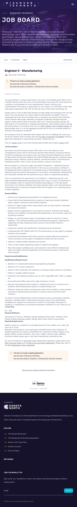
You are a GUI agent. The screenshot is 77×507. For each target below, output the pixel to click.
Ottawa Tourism (14, 447)
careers (14, 143)
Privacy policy (34, 388)
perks (62, 143)
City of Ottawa (13, 451)
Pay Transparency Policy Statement (21, 345)
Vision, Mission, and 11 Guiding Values (54, 126)
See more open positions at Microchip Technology (38, 370)
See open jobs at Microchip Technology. (23, 84)
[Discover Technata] (22, 4)
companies (15, 60)
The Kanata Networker (17, 434)
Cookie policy (43, 388)
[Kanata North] (38, 407)
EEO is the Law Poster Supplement (41, 343)
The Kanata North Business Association (23, 438)
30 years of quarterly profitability (51, 137)
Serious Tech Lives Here (17, 442)
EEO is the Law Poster (13, 343)
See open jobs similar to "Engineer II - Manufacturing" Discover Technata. (34, 86)
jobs (6, 60)
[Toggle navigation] (72, 4)
